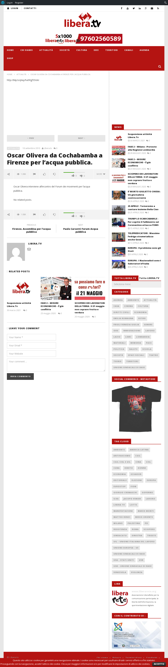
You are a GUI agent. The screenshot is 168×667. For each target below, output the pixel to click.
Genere (148, 324)
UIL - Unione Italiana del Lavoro (134, 541)
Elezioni (137, 480)
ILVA (116, 498)
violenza (136, 572)
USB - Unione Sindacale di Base (133, 566)
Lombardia (143, 337)
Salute (133, 349)
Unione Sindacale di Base (129, 367)
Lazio (117, 337)
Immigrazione (131, 330)
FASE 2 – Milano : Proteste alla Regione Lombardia (142, 148)
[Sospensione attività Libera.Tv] (22, 288)
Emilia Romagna (123, 318)
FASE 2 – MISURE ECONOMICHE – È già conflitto (52, 306)
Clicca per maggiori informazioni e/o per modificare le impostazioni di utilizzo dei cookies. (105, 663)
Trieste (151, 535)
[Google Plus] (146, 8)
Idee (96, 50)
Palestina (134, 523)
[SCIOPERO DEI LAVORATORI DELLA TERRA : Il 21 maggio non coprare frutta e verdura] (90, 288)
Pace (149, 343)
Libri (128, 337)
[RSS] (158, 8)
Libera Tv (119, 504)
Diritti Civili (121, 312)
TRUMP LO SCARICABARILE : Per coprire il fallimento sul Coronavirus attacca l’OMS (143, 221)
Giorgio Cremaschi (125, 492)
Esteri (142, 318)
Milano (118, 523)
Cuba (117, 468)
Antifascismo (122, 455)
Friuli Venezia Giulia (126, 324)
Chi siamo (26, 50)
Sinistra (137, 535)
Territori (111, 50)
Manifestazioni (123, 511)
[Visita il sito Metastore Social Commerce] (84, 39)
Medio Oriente (144, 517)
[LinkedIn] (140, 8)
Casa (116, 306)
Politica (119, 349)
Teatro (153, 355)
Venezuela (120, 572)
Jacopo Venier (132, 498)
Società (65, 50)
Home (10, 50)
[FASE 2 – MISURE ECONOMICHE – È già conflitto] (56, 288)
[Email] (152, 8)
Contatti (30, 8)
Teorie (117, 361)
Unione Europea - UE (126, 547)
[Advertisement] (136, 97)
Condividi (151, 657)
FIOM (133, 486)
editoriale (120, 480)
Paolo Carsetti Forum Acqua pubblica (80, 229)
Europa (151, 480)
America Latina (139, 449)
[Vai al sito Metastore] (136, 408)
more (100, 174)
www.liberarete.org (144, 591)
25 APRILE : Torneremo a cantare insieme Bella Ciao (143, 208)
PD (146, 523)
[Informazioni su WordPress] (3, 2)
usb (141, 560)
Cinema (128, 306)
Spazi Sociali (136, 355)
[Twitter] (134, 8)
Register (19, 2)
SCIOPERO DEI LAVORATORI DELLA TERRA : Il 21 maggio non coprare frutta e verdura (90, 308)
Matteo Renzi (122, 517)
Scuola (146, 349)
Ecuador (136, 474)
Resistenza (120, 529)
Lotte (133, 504)
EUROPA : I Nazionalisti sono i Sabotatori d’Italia (144, 262)
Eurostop (120, 486)
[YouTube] (128, 8)
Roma (135, 529)
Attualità (46, 50)
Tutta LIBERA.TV (149, 278)
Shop (10, 58)
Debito (129, 468)
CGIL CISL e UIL (122, 462)
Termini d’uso (134, 657)
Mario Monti (146, 511)
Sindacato (120, 535)
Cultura (81, 50)
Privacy (117, 657)
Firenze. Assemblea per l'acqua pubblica (31, 229)
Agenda (144, 50)
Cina (138, 462)
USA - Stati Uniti (124, 560)
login (14, 8)
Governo (147, 492)
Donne (142, 468)
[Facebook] (122, 8)
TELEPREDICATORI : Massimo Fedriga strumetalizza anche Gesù (144, 236)
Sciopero (149, 529)
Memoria (135, 343)
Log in (10, 2)
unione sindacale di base (129, 554)
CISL (148, 462)
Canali (128, 50)
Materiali (120, 343)
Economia (140, 312)
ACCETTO (159, 663)
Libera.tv (48, 148)
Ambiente (133, 300)
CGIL (138, 455)
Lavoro (150, 330)
